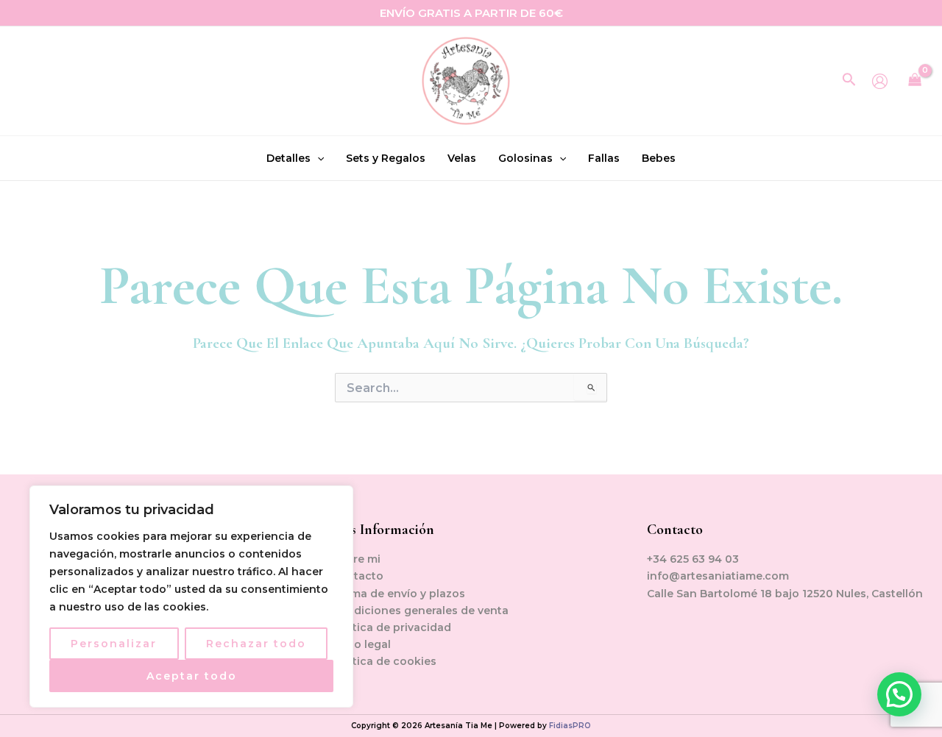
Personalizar (114, 643)
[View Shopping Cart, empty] (915, 81)
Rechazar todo (256, 643)
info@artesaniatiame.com (718, 576)
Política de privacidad (391, 627)
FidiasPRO (570, 725)
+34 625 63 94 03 (693, 559)
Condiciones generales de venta (420, 610)
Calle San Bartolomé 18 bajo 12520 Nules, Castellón (785, 593)
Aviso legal (361, 644)
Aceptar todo (191, 676)
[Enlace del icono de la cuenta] (879, 81)
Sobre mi (356, 559)
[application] (317, 158)
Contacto (357, 576)
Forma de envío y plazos (398, 593)
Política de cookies (384, 661)
